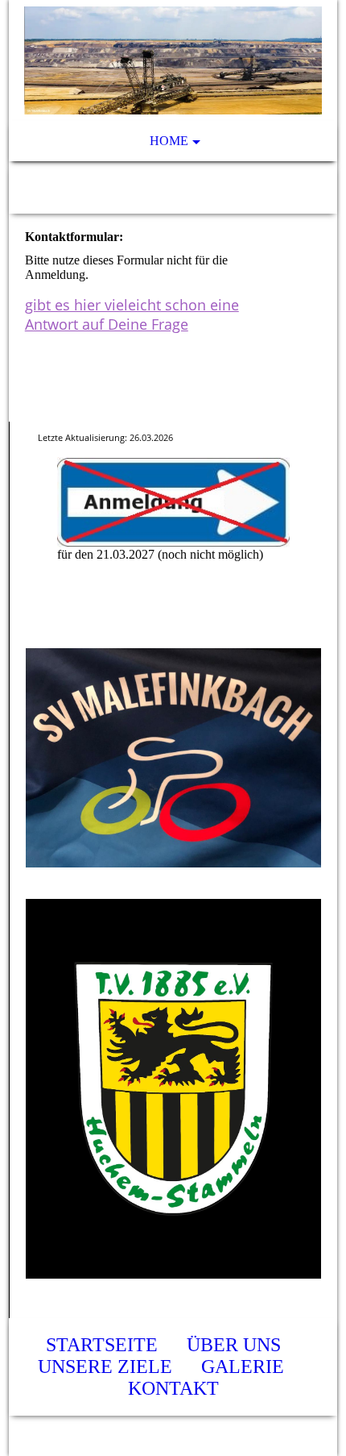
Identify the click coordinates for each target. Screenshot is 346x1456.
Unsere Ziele (105, 1366)
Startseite (102, 1344)
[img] (173, 60)
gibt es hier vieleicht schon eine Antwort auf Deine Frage (132, 314)
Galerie (242, 1366)
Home (169, 141)
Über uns (234, 1344)
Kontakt (173, 1388)
